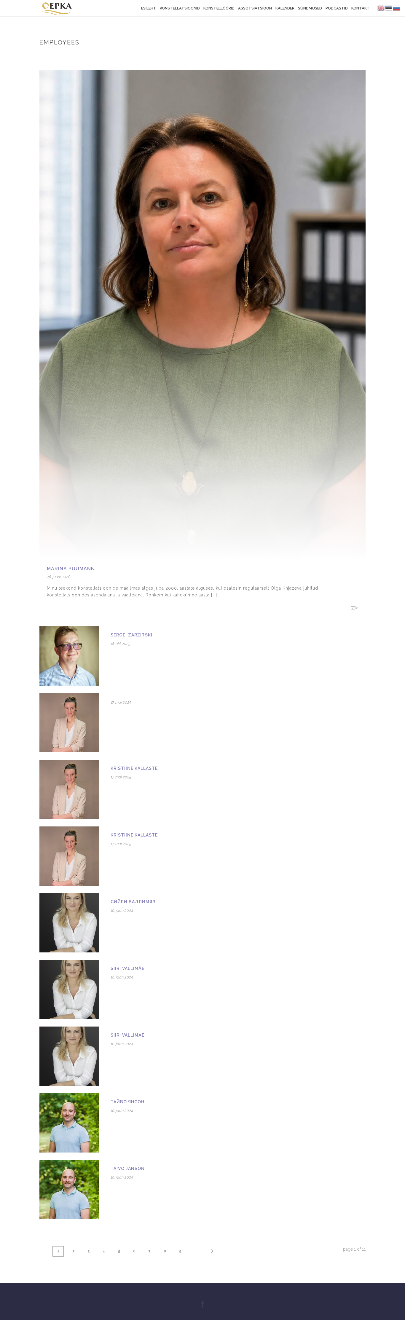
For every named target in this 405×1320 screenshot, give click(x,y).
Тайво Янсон (127, 1101)
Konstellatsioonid (180, 8)
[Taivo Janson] (69, 1189)
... (195, 1251)
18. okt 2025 (120, 643)
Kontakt (360, 8)
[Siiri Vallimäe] (69, 989)
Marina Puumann (71, 569)
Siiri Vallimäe (127, 968)
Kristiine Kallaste (134, 768)
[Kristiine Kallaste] (69, 789)
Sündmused (310, 8)
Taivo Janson (128, 1168)
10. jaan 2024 (122, 910)
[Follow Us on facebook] (202, 1304)
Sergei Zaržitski (131, 635)
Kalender (284, 8)
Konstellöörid (219, 8)
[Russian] (397, 7)
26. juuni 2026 (59, 576)
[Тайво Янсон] (69, 1122)
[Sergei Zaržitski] (69, 655)
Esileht (148, 8)
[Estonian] (389, 7)
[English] (381, 7)
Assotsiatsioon (255, 8)
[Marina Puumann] (202, 314)
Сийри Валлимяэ (133, 901)
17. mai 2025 (121, 702)
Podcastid (337, 8)
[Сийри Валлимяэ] (69, 922)
